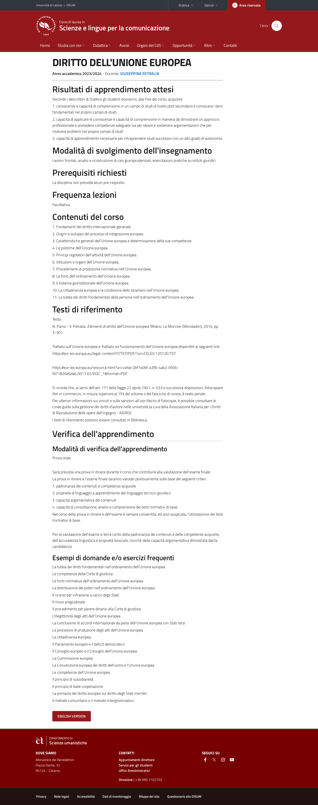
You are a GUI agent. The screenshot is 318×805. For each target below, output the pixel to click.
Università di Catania (49, 5)
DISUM (70, 5)
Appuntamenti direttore (136, 759)
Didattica (100, 45)
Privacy (41, 796)
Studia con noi (69, 45)
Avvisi (124, 45)
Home (45, 45)
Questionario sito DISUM (184, 796)
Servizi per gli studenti (136, 765)
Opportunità (182, 45)
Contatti (230, 45)
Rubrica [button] (184, 5)
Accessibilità (86, 796)
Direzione (126, 779)
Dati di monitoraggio (117, 796)
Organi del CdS (149, 45)
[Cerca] (276, 26)
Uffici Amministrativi (134, 770)
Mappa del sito (149, 796)
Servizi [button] (209, 5)
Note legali (61, 796)
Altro (208, 45)
